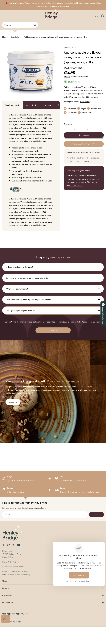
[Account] (96, 16)
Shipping (67, 76)
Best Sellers (15, 36)
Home (4, 36)
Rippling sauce (71, 47)
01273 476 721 (76, 185)
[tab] (12, 105)
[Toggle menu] (4, 15)
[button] (103, 313)
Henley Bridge (15, 621)
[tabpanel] (31, 170)
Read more (85, 101)
